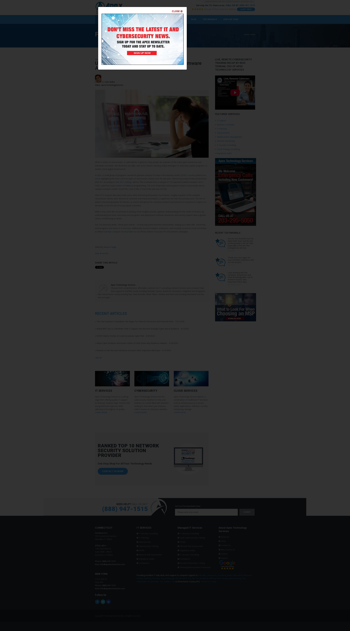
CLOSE (176, 11)
